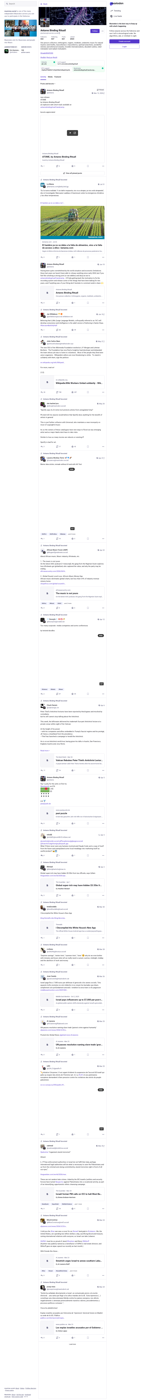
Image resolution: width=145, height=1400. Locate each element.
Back (45, 4)
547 (52, 39)
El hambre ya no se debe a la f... (52, 203)
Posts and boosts (47, 84)
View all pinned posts (74, 173)
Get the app (20, 1394)
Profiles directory (30, 1388)
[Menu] (102, 31)
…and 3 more (73, 1271)
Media (50, 77)
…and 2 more (67, 603)
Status (22, 1388)
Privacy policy (9, 1390)
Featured (57, 77)
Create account (124, 41)
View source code (17, 1397)
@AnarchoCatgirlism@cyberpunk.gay (54, 844)
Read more (44, 751)
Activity (43, 77)
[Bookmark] (88, 166)
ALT (72, 528)
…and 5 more (71, 534)
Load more (72, 1344)
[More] (103, 166)
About (17, 1388)
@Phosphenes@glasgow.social (71, 841)
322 (42, 39)
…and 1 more (78, 1204)
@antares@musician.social (49, 33)
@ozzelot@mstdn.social (49, 841)
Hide (71, 469)
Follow (95, 31)
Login (124, 47)
